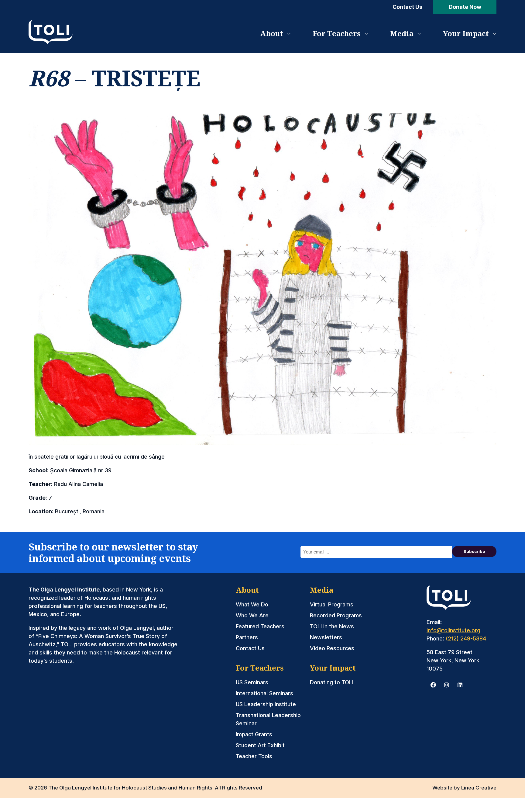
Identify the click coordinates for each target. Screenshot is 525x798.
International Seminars (264, 693)
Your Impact (466, 33)
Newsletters (326, 637)
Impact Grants (254, 734)
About (271, 33)
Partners (247, 637)
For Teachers (337, 33)
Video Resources (332, 648)
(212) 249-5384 (466, 638)
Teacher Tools (254, 756)
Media (401, 33)
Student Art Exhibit (260, 745)
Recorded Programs (336, 615)
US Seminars (252, 682)
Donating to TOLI (331, 682)
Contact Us (407, 7)
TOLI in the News (332, 626)
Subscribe (474, 551)
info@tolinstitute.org (453, 630)
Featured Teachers (260, 626)
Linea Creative (478, 788)
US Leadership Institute (266, 704)
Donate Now (465, 7)
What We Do (252, 604)
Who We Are (252, 615)
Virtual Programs (331, 604)
